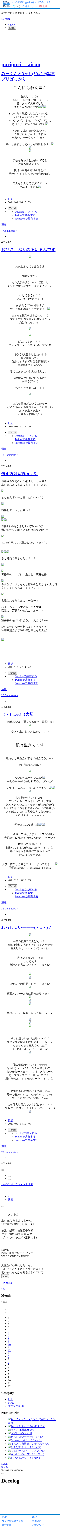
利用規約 (36, 1520)
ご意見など (38, 1524)
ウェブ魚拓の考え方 (12, 1520)
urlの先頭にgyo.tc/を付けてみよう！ (31, 2)
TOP (4, 1516)
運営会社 (6, 1524)
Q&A (34, 1516)
